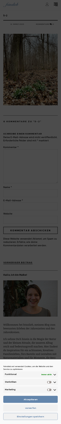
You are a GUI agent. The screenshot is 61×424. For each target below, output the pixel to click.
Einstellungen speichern (30, 416)
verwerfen (30, 408)
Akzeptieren (31, 399)
